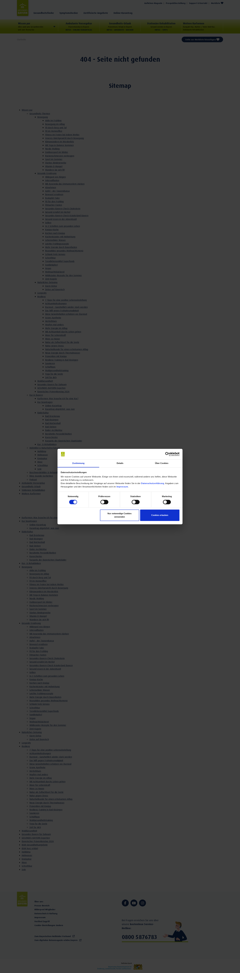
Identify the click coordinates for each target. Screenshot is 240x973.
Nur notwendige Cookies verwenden (120, 515)
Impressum (122, 487)
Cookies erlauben (159, 515)
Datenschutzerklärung (152, 483)
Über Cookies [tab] (161, 463)
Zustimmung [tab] (78, 463)
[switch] (104, 502)
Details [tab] (120, 463)
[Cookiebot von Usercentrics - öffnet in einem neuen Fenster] (167, 454)
